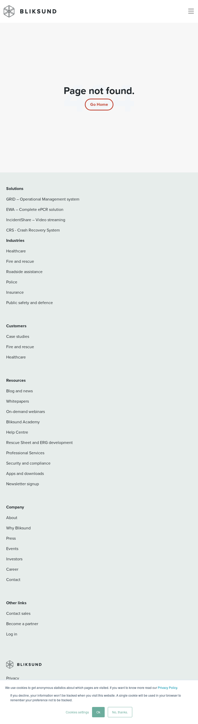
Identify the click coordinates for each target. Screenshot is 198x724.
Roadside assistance (24, 271)
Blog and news (19, 391)
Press (11, 538)
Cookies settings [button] (77, 712)
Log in (11, 634)
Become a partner (22, 623)
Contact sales (18, 613)
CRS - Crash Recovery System (33, 230)
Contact (13, 579)
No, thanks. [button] (120, 712)
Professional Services (25, 453)
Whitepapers (17, 401)
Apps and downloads (25, 473)
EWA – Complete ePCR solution (34, 209)
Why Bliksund (18, 528)
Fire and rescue (20, 261)
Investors (14, 559)
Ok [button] (98, 712)
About (11, 517)
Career (12, 569)
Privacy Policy (167, 687)
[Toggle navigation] (191, 11)
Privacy (12, 678)
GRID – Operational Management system (42, 199)
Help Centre (17, 432)
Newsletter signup (22, 484)
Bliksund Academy (23, 422)
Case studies (17, 336)
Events (12, 548)
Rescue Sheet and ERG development (39, 442)
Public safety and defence (29, 302)
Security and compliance (28, 463)
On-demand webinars (25, 411)
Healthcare (16, 251)
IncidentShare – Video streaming (35, 219)
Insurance (15, 292)
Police (11, 282)
